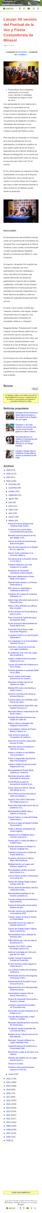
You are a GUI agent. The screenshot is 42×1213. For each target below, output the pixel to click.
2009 (8, 1126)
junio (11, 506)
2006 (8, 1137)
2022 (8, 1079)
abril (11, 513)
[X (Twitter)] (33, 8)
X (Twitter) (21, 55)
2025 (8, 474)
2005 (8, 1140)
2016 (8, 1100)
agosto (12, 499)
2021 (8, 1082)
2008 (8, 1130)
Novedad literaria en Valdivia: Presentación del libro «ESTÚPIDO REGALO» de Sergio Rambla (26, 441)
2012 (8, 1115)
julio (10, 502)
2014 (8, 1108)
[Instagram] (24, 8)
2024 (8, 477)
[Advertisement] (21, 1166)
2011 (8, 1119)
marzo (11, 517)
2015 (8, 1104)
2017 (8, 1097)
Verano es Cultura (15, 1064)
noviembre (13, 488)
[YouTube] (28, 8)
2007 (8, 1133)
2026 (8, 470)
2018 (8, 1093)
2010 (8, 1122)
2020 (8, 1086)
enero (11, 1074)
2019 (8, 1090)
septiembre (13, 495)
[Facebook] (20, 8)
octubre (12, 491)
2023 (8, 481)
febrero (12, 521)
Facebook (22, 52)
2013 (8, 1111)
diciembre (13, 484)
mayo (11, 510)
